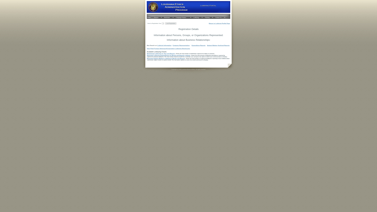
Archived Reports (224, 45)
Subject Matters (212, 45)
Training (207, 17)
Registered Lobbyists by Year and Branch (161, 53)
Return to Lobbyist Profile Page (219, 23)
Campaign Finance (181, 17)
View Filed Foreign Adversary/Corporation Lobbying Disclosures (168, 48)
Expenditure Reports (198, 45)
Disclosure (167, 17)
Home (149, 17)
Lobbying (196, 17)
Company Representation (181, 45)
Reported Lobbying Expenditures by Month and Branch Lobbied (168, 55)
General (156, 17)
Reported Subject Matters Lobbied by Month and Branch (166, 58)
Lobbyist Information (164, 45)
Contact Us (218, 17)
